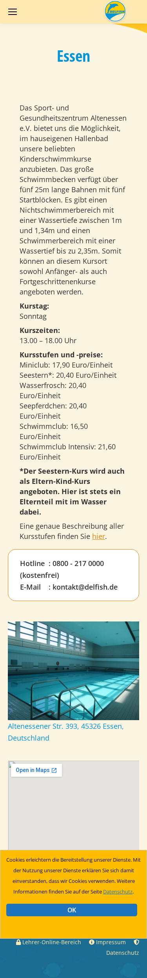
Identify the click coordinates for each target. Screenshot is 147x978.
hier (98, 536)
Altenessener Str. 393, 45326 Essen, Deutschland (66, 732)
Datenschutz (117, 891)
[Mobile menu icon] (12, 12)
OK (71, 910)
